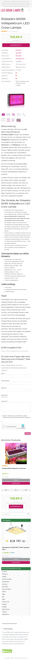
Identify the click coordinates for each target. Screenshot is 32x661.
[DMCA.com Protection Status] (7, 651)
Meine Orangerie (6, 589)
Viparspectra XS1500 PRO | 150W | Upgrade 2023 (15, 548)
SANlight (4, 606)
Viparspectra (5, 614)
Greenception (5, 581)
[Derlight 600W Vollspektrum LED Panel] (16, 453)
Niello (3, 599)
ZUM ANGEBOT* (16, 562)
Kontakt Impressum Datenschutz (9, 623)
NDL (3, 596)
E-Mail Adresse (5, 380)
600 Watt (18, 53)
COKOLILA (5, 574)
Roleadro (18, 50)
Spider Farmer (6, 609)
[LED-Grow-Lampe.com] (13, 10)
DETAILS (16, 480)
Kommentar (4, 401)
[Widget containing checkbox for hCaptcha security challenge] (13, 427)
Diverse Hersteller (6, 579)
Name (3, 373)
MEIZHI (4, 591)
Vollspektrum (20, 58)
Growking (4, 584)
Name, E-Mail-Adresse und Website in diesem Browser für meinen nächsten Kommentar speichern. (17, 416)
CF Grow (4, 571)
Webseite (3, 388)
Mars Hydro (5, 586)
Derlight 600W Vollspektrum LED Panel (14, 468)
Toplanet (4, 611)
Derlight (4, 576)
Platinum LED (5, 601)
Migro (3, 594)
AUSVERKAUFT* (16, 45)
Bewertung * (4, 395)
